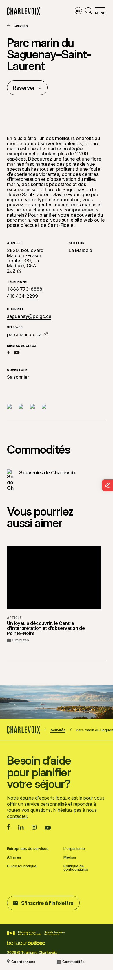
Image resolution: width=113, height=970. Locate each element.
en (78, 10)
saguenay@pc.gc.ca (29, 316)
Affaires (14, 857)
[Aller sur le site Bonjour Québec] (26, 943)
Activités (20, 26)
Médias (69, 857)
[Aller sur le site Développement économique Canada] (36, 933)
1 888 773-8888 (24, 289)
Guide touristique (22, 866)
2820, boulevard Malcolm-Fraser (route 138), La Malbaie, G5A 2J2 (25, 260)
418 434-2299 (22, 296)
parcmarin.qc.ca (24, 334)
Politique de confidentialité (75, 867)
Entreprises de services (27, 849)
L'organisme (74, 849)
